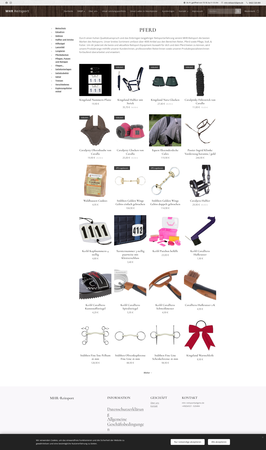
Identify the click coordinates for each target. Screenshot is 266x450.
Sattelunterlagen (63, 69)
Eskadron (59, 32)
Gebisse (59, 36)
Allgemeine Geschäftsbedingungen (125, 424)
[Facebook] (6, 2)
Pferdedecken (62, 55)
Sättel (58, 77)
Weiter (147, 372)
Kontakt (154, 406)
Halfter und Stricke (64, 39)
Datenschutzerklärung (125, 411)
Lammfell (59, 47)
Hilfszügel (60, 43)
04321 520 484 (254, 2)
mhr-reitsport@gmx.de (233, 2)
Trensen (59, 80)
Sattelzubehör (62, 73)
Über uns (154, 403)
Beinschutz (60, 28)
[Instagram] (10, 2)
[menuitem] (69, 11)
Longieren (60, 51)
